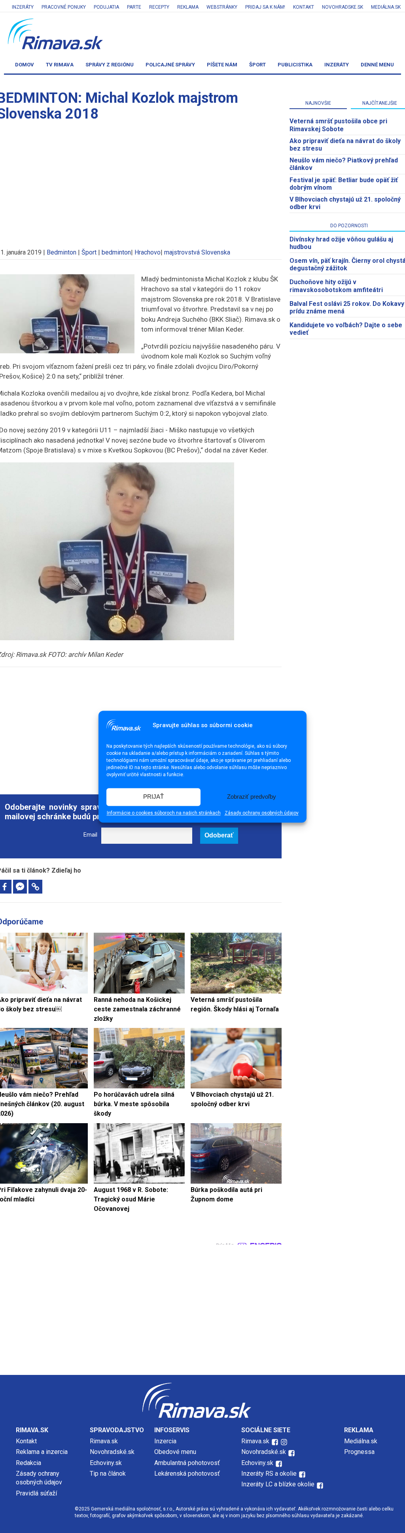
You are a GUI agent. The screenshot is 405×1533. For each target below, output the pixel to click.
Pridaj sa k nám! (265, 7)
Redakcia (28, 1463)
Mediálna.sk (386, 7)
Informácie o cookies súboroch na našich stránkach (164, 813)
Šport (257, 65)
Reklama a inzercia (42, 1452)
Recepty (159, 7)
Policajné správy (170, 65)
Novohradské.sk (112, 1452)
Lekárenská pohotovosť (187, 1473)
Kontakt (303, 7)
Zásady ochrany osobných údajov (262, 813)
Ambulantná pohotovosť (187, 1463)
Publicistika (295, 65)
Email (90, 835)
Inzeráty (23, 7)
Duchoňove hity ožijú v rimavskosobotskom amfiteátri (336, 285)
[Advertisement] (202, 1307)
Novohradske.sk (342, 7)
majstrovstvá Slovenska (197, 252)
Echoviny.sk (106, 1463)
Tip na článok (108, 1473)
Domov (24, 65)
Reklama (188, 7)
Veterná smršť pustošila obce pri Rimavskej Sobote (338, 124)
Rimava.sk (104, 1441)
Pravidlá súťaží (36, 1493)
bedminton (116, 252)
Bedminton (61, 252)
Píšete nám (222, 65)
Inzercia (165, 1441)
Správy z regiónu (109, 65)
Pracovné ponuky (64, 7)
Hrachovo (147, 252)
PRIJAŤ (153, 797)
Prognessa (359, 1452)
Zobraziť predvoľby (251, 797)
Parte (134, 7)
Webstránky (221, 7)
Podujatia (106, 7)
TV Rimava (60, 65)
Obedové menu (175, 1452)
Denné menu (377, 65)
